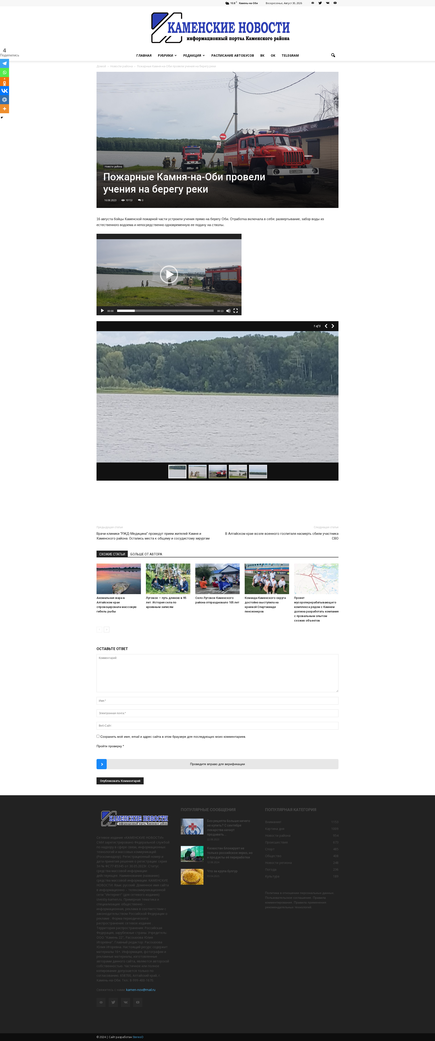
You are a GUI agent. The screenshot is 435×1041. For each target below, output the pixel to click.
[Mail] (312, 3)
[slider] (165, 311)
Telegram (290, 55)
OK (273, 55)
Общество (273, 856)
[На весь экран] (235, 310)
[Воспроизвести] (102, 310)
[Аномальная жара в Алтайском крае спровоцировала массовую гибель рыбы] (119, 579)
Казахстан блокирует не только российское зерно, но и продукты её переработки (230, 852)
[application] (169, 274)
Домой (101, 66)
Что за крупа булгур (222, 871)
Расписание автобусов (232, 55)
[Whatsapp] (4, 72)
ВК (262, 55)
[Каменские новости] (217, 28)
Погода (270, 869)
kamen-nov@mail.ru (140, 990)
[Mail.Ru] (4, 99)
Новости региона (278, 862)
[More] (4, 108)
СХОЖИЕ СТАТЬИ (112, 554)
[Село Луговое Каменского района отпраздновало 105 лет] (217, 579)
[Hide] (2, 117)
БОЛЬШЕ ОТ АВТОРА (146, 554)
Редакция (192, 55)
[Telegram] (4, 63)
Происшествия (276, 842)
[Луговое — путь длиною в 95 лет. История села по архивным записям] (168, 579)
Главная (144, 55)
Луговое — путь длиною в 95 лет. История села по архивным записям (166, 602)
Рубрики (165, 55)
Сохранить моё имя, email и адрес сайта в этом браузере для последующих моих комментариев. (173, 736)
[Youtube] (335, 3)
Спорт (270, 849)
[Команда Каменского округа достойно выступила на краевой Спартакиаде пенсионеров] (267, 579)
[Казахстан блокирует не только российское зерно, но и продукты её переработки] (192, 854)
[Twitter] (320, 3)
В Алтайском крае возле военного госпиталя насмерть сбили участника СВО (281, 536)
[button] (333, 55)
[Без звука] (228, 310)
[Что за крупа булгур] (192, 877)
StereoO (138, 1037)
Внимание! (273, 822)
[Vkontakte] (4, 90)
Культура (272, 876)
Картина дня (274, 829)
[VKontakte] (327, 3)
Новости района (113, 166)
